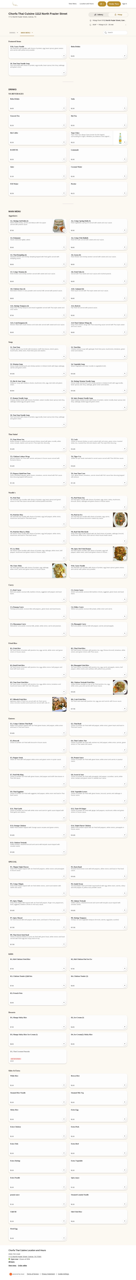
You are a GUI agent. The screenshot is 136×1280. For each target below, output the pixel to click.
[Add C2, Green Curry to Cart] (124, 599)
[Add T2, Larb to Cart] (124, 448)
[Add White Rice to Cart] (64, 1085)
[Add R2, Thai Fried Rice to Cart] (124, 657)
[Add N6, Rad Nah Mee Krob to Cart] (124, 541)
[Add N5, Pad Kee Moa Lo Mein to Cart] (64, 541)
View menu (12, 1265)
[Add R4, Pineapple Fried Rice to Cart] (124, 674)
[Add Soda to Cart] (124, 108)
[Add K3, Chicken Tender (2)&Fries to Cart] (64, 985)
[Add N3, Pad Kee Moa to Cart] (64, 524)
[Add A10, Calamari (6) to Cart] (124, 298)
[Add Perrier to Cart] (124, 193)
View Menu (72, 4)
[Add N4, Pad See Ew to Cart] (124, 524)
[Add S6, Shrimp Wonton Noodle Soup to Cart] (124, 390)
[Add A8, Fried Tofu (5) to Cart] (124, 281)
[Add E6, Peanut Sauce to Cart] (124, 767)
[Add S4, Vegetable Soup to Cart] (124, 373)
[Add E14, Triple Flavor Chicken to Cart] (124, 835)
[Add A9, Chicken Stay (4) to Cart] (64, 298)
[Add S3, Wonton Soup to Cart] (64, 373)
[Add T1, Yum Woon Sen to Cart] (64, 448)
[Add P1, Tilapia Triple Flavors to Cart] (64, 876)
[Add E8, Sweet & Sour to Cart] (124, 784)
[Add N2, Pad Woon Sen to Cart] (124, 507)
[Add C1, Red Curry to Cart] (64, 599)
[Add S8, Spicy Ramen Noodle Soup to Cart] (124, 407)
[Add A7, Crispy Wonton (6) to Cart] (64, 281)
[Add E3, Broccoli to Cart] (64, 750)
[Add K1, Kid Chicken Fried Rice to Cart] (64, 968)
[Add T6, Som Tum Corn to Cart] (124, 482)
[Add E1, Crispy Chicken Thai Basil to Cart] (64, 733)
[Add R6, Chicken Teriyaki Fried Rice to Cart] (124, 691)
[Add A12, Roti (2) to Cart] (124, 315)
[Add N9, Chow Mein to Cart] (64, 575)
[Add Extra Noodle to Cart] (64, 1187)
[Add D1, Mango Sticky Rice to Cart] (64, 1026)
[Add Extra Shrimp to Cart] (64, 1170)
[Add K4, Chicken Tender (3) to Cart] (124, 985)
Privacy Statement (48, 1274)
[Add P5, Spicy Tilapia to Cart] (64, 910)
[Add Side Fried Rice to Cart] (124, 1221)
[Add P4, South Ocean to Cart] (124, 893)
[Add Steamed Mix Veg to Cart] (124, 1102)
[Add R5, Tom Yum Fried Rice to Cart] (64, 691)
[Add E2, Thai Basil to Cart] (124, 733)
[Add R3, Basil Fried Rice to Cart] (64, 674)
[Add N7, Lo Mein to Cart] (64, 558)
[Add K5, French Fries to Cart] (64, 1002)
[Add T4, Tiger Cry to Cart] (124, 465)
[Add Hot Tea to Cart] (124, 125)
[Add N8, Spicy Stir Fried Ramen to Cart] (124, 558)
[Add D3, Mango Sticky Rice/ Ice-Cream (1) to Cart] (64, 1043)
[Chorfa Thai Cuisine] (14, 4)
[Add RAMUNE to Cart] (64, 159)
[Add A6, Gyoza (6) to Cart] (124, 264)
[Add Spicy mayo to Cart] (124, 1187)
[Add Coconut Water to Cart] (124, 176)
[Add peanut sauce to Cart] (64, 1204)
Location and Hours (87, 4)
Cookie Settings (63, 1274)
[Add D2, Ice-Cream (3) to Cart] (124, 1026)
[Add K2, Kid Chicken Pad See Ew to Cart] (124, 968)
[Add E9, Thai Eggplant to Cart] (64, 801)
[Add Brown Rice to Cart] (124, 1085)
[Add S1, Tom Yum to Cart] (64, 356)
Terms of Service (33, 1274)
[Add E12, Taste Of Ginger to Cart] (124, 818)
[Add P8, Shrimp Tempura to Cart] (124, 927)
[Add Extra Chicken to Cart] (64, 1136)
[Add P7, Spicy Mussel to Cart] (64, 927)
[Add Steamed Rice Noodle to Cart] (64, 1102)
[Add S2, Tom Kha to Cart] (124, 356)
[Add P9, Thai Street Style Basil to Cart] (64, 944)
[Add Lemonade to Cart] (124, 159)
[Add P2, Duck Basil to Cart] (124, 876)
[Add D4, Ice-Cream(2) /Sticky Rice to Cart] (124, 1043)
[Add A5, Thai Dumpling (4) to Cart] (64, 264)
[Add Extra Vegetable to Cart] (124, 1170)
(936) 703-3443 (14, 1254)
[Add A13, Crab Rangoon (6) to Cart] (64, 332)
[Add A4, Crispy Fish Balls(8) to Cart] (124, 247)
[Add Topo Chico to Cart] (124, 142)
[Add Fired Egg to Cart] (64, 1238)
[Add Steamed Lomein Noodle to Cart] (124, 1204)
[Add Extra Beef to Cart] (124, 1153)
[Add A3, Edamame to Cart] (64, 247)
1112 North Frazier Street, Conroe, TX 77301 (24, 1256)
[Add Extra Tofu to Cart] (64, 1153)
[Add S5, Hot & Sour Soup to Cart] (64, 390)
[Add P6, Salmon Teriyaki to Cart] (124, 910)
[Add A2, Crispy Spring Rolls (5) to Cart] (124, 230)
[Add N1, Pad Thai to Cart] (64, 507)
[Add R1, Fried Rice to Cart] (64, 657)
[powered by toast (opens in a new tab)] (17, 1274)
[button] (14, 32)
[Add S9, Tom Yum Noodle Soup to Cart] (64, 72)
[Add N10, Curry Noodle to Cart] (64, 55)
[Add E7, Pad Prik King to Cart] (64, 784)
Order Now (114, 4)
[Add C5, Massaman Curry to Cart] (64, 633)
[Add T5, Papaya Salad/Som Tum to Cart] (64, 482)
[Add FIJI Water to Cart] (64, 193)
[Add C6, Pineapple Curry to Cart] (124, 633)
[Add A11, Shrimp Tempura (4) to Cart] (64, 315)
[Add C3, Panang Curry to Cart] (64, 616)
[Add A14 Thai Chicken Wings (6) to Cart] (124, 332)
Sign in (124, 4)
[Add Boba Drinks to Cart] (124, 55)
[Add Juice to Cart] (64, 176)
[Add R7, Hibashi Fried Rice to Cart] (64, 708)
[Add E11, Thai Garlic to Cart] (64, 818)
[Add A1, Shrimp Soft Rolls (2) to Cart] (64, 230)
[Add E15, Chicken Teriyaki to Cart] (64, 852)
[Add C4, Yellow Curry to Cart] (124, 616)
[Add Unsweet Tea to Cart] (64, 125)
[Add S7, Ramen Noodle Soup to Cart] (64, 407)
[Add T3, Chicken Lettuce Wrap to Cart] (64, 465)
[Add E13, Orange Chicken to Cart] (64, 835)
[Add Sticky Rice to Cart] (64, 1119)
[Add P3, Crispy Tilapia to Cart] (64, 893)
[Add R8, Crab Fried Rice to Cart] (124, 708)
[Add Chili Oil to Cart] (64, 1221)
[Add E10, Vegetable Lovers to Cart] (124, 801)
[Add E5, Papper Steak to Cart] (64, 767)
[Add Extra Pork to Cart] (124, 1136)
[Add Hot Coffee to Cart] (64, 142)
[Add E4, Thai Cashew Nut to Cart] (124, 750)
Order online (22, 1265)
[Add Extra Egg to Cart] (124, 1119)
